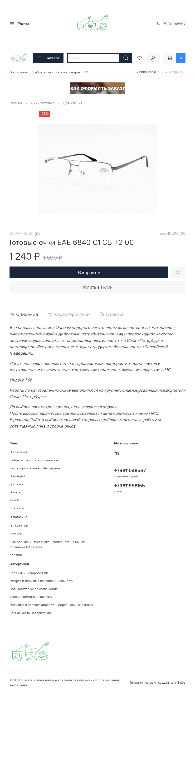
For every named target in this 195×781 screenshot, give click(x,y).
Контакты (17, 508)
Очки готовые (43, 102)
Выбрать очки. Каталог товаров (56, 72)
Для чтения (73, 102)
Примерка (17, 476)
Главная (16, 102)
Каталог (52, 58)
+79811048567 (172, 23)
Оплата (15, 492)
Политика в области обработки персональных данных (51, 605)
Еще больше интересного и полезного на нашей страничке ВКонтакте (47, 544)
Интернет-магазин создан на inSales (157, 682)
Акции (14, 500)
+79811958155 (175, 72)
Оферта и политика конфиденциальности (41, 581)
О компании (19, 72)
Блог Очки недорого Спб (29, 573)
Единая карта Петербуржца (31, 613)
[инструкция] (97, 88)
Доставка (17, 484)
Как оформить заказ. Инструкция (35, 468)
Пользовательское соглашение (34, 589)
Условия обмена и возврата (31, 597)
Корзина (16, 555)
